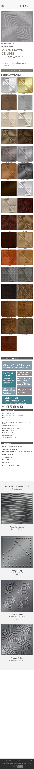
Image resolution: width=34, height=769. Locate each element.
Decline (14, 766)
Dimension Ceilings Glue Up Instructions (17, 452)
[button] (31, 50)
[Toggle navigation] (32, 6)
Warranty (6, 460)
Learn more (29, 763)
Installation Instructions (12, 446)
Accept (20, 766)
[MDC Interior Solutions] (7, 6)
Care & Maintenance (9, 449)
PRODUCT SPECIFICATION (10, 465)
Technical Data (7, 457)
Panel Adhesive (7, 454)
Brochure (6, 462)
